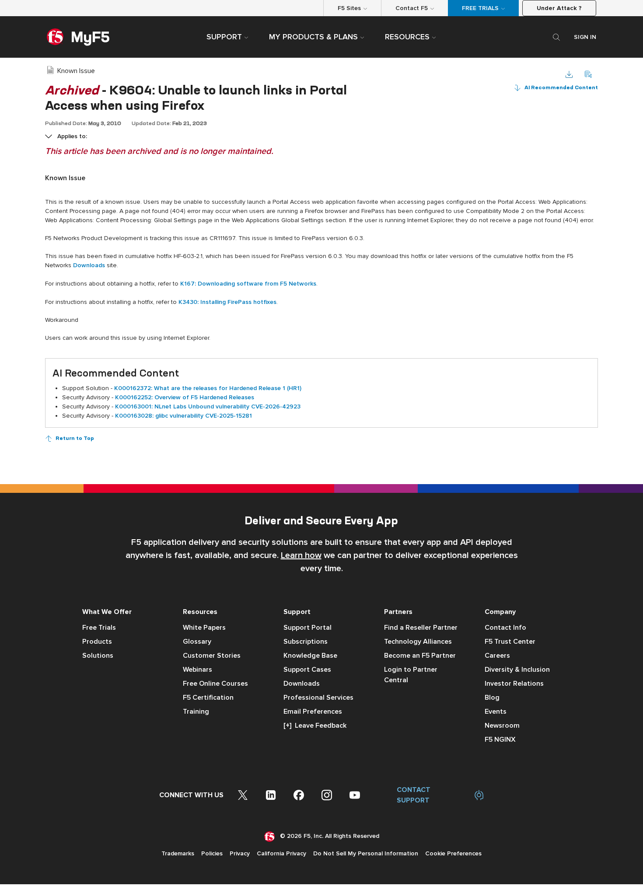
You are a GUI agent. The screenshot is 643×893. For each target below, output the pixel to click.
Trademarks (177, 853)
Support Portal (307, 627)
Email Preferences (312, 711)
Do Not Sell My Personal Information (365, 853)
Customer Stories (212, 655)
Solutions (97, 655)
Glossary (197, 641)
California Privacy (281, 853)
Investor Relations (514, 683)
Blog (492, 697)
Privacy (240, 853)
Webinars (197, 669)
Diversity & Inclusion (517, 669)
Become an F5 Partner (420, 655)
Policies (212, 853)
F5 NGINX (500, 739)
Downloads (301, 683)
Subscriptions (305, 641)
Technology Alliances (418, 641)
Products (97, 641)
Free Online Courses (215, 683)
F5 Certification (208, 697)
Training (196, 711)
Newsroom (502, 725)
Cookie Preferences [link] (453, 853)
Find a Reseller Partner (421, 627)
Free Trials (99, 627)
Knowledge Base (310, 655)
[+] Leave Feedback (314, 725)
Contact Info (505, 627)
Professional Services (318, 697)
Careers (497, 655)
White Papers (204, 627)
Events (496, 711)
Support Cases (307, 669)
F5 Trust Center (510, 641)
